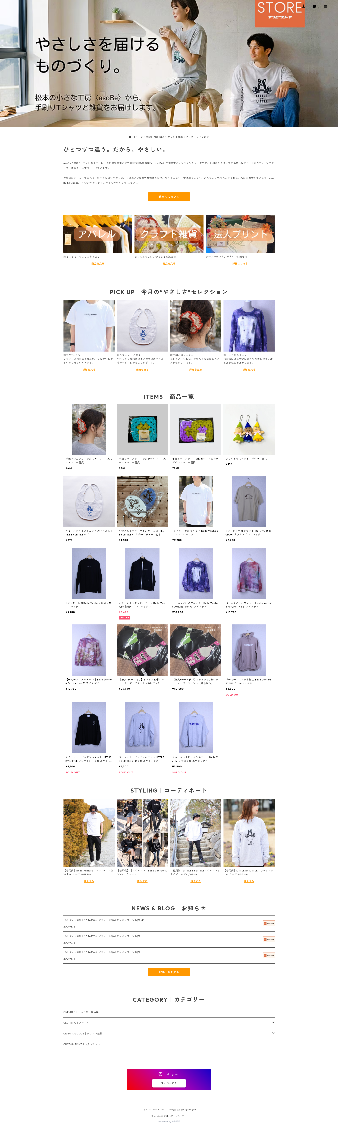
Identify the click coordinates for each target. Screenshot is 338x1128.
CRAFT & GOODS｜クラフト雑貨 (82, 1033)
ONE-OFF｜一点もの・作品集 (81, 1012)
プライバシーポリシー (152, 1109)
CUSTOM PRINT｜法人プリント (81, 1044)
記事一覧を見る (169, 972)
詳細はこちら (240, 263)
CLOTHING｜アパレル (76, 1022)
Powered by (165, 1121)
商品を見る (97, 263)
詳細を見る (89, 369)
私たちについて (169, 197)
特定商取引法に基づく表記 (183, 1109)
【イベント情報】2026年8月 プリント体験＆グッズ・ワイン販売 (171, 137)
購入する (89, 881)
